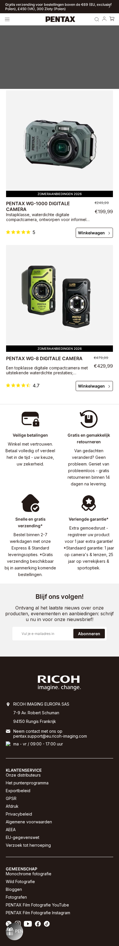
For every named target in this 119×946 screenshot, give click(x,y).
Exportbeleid (18, 790)
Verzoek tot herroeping (28, 845)
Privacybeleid (19, 814)
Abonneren (89, 633)
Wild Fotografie (20, 881)
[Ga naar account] (104, 19)
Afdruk (12, 806)
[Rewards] (14, 931)
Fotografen (16, 897)
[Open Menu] (7, 19)
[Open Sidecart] (111, 19)
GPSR (11, 798)
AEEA (11, 829)
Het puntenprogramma (27, 782)
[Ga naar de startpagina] (60, 19)
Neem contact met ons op (37, 731)
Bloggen (14, 889)
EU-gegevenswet (22, 837)
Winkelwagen (91, 232)
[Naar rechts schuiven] (109, 6)
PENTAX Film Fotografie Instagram (38, 912)
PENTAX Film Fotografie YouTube (37, 904)
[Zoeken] (96, 19)
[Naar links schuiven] (9, 6)
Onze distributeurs (23, 775)
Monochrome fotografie (28, 873)
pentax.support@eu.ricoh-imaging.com (50, 736)
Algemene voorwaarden (29, 821)
